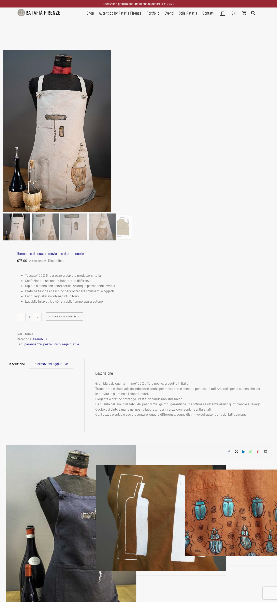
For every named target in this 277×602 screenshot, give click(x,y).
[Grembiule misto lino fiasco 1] (59, 131)
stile (76, 344)
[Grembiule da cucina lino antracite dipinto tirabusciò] (71, 542)
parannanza (33, 344)
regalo (66, 344)
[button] (253, 12)
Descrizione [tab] (16, 364)
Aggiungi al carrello (64, 316)
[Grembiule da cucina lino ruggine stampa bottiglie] (161, 518)
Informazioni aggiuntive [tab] (51, 364)
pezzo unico (52, 344)
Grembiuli (40, 339)
